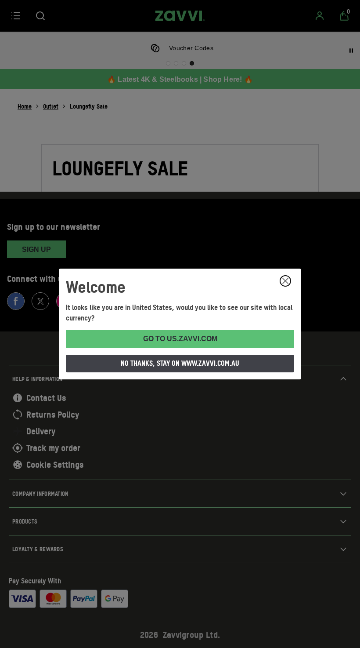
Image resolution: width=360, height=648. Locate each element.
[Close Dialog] (285, 281)
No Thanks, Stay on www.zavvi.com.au (180, 363)
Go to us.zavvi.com (180, 338)
